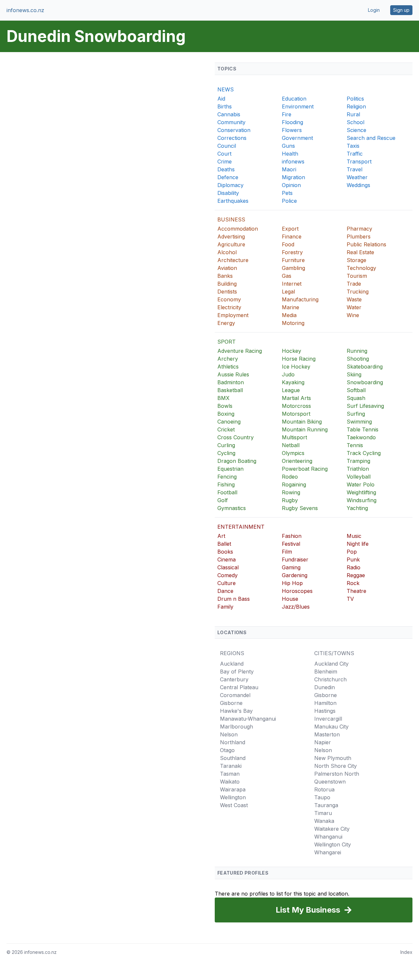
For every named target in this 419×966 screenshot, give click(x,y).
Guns (288, 145)
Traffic (355, 153)
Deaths (226, 169)
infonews (293, 161)
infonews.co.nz (25, 10)
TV (350, 599)
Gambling (293, 268)
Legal (288, 291)
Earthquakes (232, 201)
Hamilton (325, 703)
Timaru (323, 813)
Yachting (357, 508)
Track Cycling (364, 453)
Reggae (356, 575)
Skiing (354, 374)
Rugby (290, 500)
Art (221, 536)
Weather (357, 177)
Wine (353, 315)
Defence (227, 177)
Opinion (291, 185)
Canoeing (229, 421)
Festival (291, 543)
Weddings (358, 185)
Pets (287, 193)
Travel (354, 169)
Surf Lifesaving (365, 406)
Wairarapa (233, 789)
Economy (229, 299)
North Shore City (335, 766)
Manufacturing (300, 299)
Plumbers (359, 236)
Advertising (231, 236)
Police (289, 201)
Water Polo (360, 484)
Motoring (293, 323)
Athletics (228, 366)
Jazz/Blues (296, 606)
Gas (286, 276)
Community (231, 122)
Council (226, 145)
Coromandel (235, 695)
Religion (356, 106)
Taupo (322, 797)
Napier (322, 742)
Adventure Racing (239, 351)
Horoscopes (297, 591)
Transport (359, 161)
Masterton (327, 734)
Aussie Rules (233, 374)
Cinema (226, 559)
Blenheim (325, 671)
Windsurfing (361, 500)
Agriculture (231, 244)
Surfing (356, 413)
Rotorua (324, 789)
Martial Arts (296, 398)
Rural (353, 114)
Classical (228, 567)
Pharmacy (359, 228)
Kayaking (293, 382)
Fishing (226, 484)
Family (225, 606)
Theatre (356, 591)
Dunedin (324, 687)
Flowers (292, 130)
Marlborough (236, 726)
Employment (232, 315)
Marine (290, 307)
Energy (226, 323)
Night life (358, 543)
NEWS (225, 89)
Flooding (292, 122)
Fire (286, 114)
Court (224, 153)
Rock (353, 583)
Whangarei (327, 852)
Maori (289, 169)
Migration (293, 177)
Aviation (227, 268)
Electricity (229, 307)
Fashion (291, 536)
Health (290, 153)
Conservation (233, 130)
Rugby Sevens (300, 508)
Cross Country (235, 437)
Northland (232, 742)
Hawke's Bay (236, 711)
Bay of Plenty (237, 671)
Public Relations (366, 244)
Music (354, 536)
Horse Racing (299, 358)
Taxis (353, 145)
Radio (353, 567)
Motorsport (296, 413)
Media (289, 315)
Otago (227, 750)
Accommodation (237, 228)
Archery (227, 358)
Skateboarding (365, 366)
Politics (355, 98)
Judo (288, 374)
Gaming (291, 567)
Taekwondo (361, 437)
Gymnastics (231, 508)
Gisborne (231, 703)
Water (354, 307)
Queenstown (330, 781)
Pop (352, 551)
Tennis (355, 445)
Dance (225, 591)
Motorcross (296, 406)
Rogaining (294, 484)
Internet (291, 283)
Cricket (226, 429)
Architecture (232, 260)
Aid (221, 98)
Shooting (358, 358)
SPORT (226, 341)
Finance (291, 236)
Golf (222, 500)
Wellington (233, 797)
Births (224, 106)
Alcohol (227, 252)
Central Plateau (239, 687)
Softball (356, 390)
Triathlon (358, 468)
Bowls (224, 406)
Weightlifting (361, 492)
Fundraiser (295, 559)
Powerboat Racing (305, 468)
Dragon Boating (236, 461)
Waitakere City (332, 828)
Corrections (231, 138)
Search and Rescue (371, 138)
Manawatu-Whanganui (248, 718)
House (290, 599)
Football (227, 492)
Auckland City (331, 663)
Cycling (226, 453)
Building (227, 283)
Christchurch (330, 679)
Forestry (292, 252)
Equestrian (230, 468)
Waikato (230, 781)
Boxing (225, 413)
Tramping (358, 461)
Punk (353, 559)
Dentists (227, 291)
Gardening (294, 575)
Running (357, 351)
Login (374, 10)
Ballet (224, 543)
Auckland (232, 663)
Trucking (358, 291)
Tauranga (326, 805)
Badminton (230, 382)
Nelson (229, 734)
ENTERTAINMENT (240, 526)
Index (406, 952)
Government (297, 138)
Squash (356, 398)
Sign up (401, 10)
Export (290, 228)
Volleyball (359, 476)
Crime (224, 161)
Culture (226, 583)
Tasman (230, 773)
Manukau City (331, 726)
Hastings (325, 711)
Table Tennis (362, 429)
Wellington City (332, 844)
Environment (298, 106)
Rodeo (290, 476)
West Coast (234, 805)
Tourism (357, 276)
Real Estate (360, 252)
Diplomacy (230, 185)
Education (294, 98)
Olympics (293, 453)
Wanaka (324, 821)
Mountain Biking (302, 421)
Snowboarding (365, 382)
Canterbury (234, 679)
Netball (291, 445)
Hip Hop (292, 583)
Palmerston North (336, 773)
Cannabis (228, 114)
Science (356, 130)
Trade (354, 283)
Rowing (291, 492)
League (291, 390)
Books (225, 551)
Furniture (293, 260)
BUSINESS (231, 219)
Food (288, 244)
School (355, 122)
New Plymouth (332, 758)
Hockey (291, 351)
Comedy (227, 575)
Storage (356, 260)
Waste (354, 299)
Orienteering (297, 461)
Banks (225, 276)
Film (287, 551)
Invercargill (328, 718)
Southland (233, 758)
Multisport (294, 437)
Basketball (230, 390)
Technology (361, 268)
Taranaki (231, 766)
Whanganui (328, 836)
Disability (228, 193)
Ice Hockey (296, 366)
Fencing (227, 476)
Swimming (359, 421)
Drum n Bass (233, 599)
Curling (226, 445)
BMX (223, 398)
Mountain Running (305, 429)
